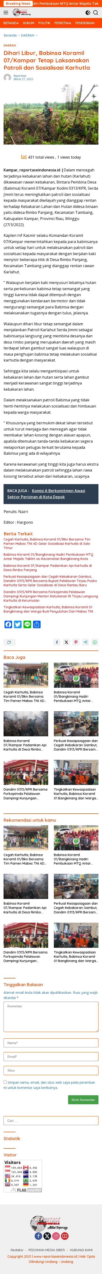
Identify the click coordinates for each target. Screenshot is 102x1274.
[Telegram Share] (85, 642)
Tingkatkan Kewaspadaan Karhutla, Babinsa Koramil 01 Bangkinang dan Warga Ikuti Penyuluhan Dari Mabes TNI (48, 609)
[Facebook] (38, 1236)
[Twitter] (47, 1236)
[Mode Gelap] (88, 13)
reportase (20, 76)
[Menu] (7, 13)
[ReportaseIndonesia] (22, 13)
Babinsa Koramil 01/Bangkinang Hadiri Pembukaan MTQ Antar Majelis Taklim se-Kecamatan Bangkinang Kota (48, 556)
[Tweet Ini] (66, 642)
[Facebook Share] (56, 642)
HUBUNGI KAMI (81, 1250)
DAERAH (10, 45)
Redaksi (17, 1250)
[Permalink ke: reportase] (7, 77)
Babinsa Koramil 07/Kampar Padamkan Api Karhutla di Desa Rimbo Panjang (48, 568)
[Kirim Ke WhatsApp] (94, 642)
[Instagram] (56, 1236)
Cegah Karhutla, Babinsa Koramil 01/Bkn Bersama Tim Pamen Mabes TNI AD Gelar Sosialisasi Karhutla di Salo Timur (47, 543)
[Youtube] (65, 1236)
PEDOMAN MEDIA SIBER (46, 1250)
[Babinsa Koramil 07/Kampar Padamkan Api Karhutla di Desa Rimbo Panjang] (26, 723)
